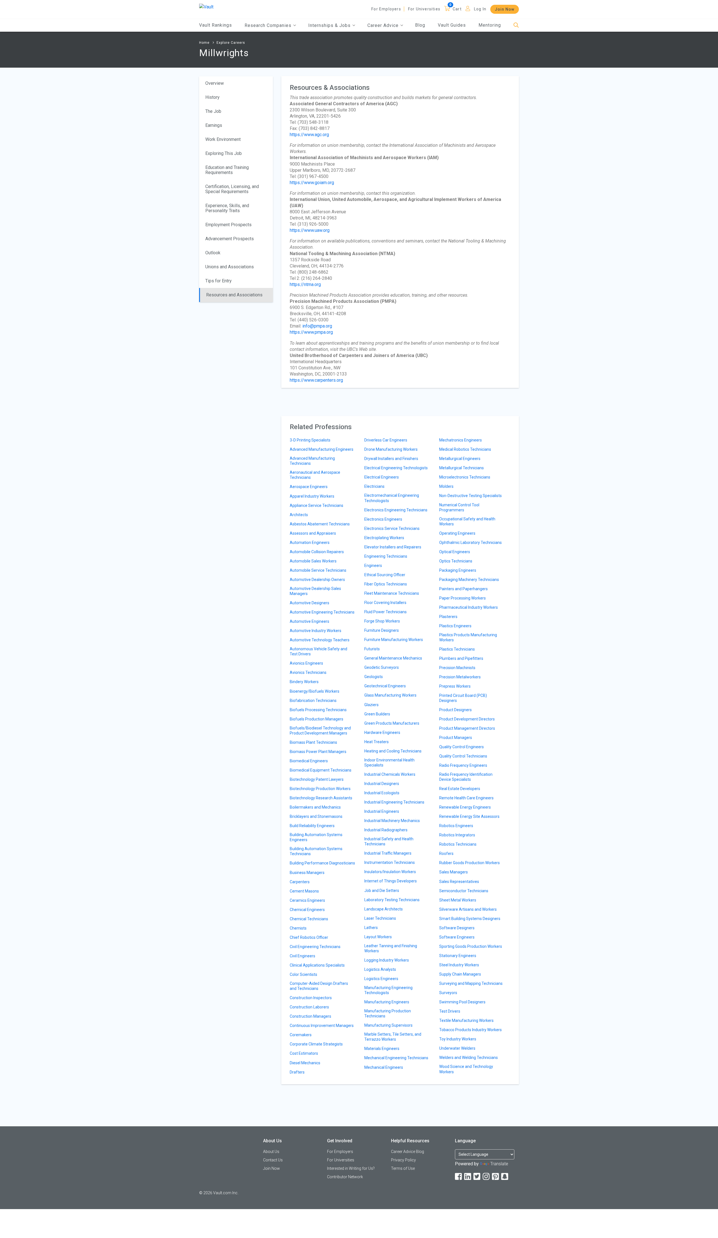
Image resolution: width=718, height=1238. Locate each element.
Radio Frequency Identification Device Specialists (466, 777)
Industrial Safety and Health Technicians (388, 841)
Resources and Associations (234, 295)
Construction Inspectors (311, 998)
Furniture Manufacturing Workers (393, 639)
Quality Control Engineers (461, 747)
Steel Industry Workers (459, 965)
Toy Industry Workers (457, 1039)
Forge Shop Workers (382, 621)
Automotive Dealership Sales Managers (315, 591)
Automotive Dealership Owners (317, 579)
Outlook (212, 252)
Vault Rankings (215, 25)
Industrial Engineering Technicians (394, 802)
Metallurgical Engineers (459, 458)
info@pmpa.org (317, 326)
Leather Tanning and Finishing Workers (390, 948)
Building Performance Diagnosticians (322, 863)
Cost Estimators (304, 1053)
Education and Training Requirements (227, 170)
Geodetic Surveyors (381, 667)
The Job (213, 111)
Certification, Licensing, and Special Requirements (232, 189)
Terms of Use (403, 1168)
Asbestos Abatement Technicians (320, 524)
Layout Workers (378, 937)
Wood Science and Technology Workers (466, 1069)
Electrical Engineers (381, 477)
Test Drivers (449, 1011)
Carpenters (300, 882)
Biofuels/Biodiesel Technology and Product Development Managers (320, 730)
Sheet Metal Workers (457, 900)
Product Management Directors (467, 728)
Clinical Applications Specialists (317, 965)
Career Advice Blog (407, 1151)
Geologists (373, 676)
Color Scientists (303, 974)
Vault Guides (452, 25)
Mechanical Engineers (383, 1067)
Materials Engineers (381, 1048)
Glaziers (371, 704)
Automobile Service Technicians (318, 570)
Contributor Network (345, 1177)
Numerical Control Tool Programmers (459, 507)
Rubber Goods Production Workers (469, 863)
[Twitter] (477, 1176)
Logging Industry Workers (386, 960)
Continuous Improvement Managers (322, 1025)
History (212, 97)
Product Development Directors (467, 719)
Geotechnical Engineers (385, 686)
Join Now (504, 9)
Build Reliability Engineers (312, 825)
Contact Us (273, 1160)
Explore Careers (231, 43)
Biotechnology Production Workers (320, 788)
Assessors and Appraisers (313, 533)
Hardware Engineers (382, 732)
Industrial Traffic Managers (387, 853)
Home (204, 43)
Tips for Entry (218, 280)
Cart (457, 9)
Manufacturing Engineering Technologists (388, 990)
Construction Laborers (309, 1007)
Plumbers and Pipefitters (461, 658)
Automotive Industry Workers (315, 630)
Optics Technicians (455, 561)
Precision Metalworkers (460, 677)
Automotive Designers (309, 603)
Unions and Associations (229, 266)
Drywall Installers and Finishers (391, 458)
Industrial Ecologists (381, 793)
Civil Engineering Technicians (315, 946)
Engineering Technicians (385, 556)
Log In (480, 9)
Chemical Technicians (309, 919)
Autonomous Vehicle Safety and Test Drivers (318, 651)
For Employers (386, 9)
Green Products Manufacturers (391, 723)
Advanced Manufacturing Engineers (321, 449)
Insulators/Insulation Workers (390, 871)
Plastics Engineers (455, 626)
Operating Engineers (457, 533)
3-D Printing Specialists (310, 440)
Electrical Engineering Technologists (396, 468)
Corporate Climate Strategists (316, 1044)
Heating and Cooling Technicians (393, 751)
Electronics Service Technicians (392, 528)
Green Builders (377, 714)
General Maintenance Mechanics (393, 658)
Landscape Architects (383, 909)
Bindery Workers (304, 681)
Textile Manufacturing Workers (466, 1020)
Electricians (374, 486)
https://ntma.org (305, 284)
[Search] (516, 25)
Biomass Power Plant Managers (318, 751)
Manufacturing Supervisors (388, 1025)
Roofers (446, 853)
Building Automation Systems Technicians (316, 851)
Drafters (297, 1072)
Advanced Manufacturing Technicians (312, 461)
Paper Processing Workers (462, 598)
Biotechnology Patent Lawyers (317, 779)
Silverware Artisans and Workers (468, 909)
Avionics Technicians (308, 672)
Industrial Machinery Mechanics (392, 820)
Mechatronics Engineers (460, 440)
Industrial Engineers (381, 811)
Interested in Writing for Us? (351, 1168)
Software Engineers (457, 937)
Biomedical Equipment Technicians (320, 770)
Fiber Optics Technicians (385, 584)
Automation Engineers (310, 542)
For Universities (424, 9)
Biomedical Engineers (309, 761)
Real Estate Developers (459, 788)
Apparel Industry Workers (312, 496)
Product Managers (455, 737)
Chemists (298, 928)
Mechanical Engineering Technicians (396, 1058)
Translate (499, 1163)
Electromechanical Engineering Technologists (391, 498)
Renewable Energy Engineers (465, 807)
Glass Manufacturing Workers (390, 695)
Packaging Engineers (457, 570)
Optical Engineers (454, 552)
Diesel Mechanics (305, 1063)
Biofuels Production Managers (316, 719)
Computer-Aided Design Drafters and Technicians (319, 986)
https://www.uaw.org (310, 230)
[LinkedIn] (468, 1176)
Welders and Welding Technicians (468, 1057)
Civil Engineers (302, 956)
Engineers (373, 565)
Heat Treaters (376, 742)
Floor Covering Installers (385, 602)
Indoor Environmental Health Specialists (389, 762)
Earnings (213, 125)
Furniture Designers (381, 630)
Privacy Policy (403, 1160)
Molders (446, 486)
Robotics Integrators (457, 835)
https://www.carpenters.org (316, 380)
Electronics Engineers (383, 519)
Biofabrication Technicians (313, 700)
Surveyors (448, 992)
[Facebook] (459, 1176)
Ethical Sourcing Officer (384, 575)
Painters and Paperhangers (463, 589)
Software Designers (457, 928)
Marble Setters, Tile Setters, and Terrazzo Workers (392, 1037)
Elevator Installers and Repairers (392, 547)
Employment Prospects (228, 224)
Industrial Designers (381, 783)
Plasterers (448, 616)
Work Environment (223, 139)
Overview (214, 83)
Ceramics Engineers (307, 900)
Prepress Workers (455, 686)
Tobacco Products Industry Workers (470, 1030)
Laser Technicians (380, 918)
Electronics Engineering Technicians (395, 510)
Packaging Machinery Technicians (469, 579)
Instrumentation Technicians (389, 862)
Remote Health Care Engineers (466, 798)
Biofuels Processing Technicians (318, 710)
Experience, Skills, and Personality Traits (227, 208)
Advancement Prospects (229, 238)
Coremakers (301, 1035)
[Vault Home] (206, 6)
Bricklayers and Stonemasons (316, 816)
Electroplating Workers (384, 538)
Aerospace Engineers (309, 486)
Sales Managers (453, 872)
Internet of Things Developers (390, 881)
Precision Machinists (457, 667)
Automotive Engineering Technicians (322, 612)
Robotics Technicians (458, 844)
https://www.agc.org (309, 134)
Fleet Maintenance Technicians (391, 593)
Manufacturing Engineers (386, 1002)
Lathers (371, 927)
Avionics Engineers (306, 663)
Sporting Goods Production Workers (470, 946)
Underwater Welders (457, 1048)
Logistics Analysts (380, 969)
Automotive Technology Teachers (319, 640)
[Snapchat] (505, 1176)
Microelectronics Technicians (464, 477)
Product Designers (455, 710)
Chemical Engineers (307, 909)
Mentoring (489, 25)
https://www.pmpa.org (311, 332)
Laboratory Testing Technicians (392, 900)
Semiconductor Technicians (463, 891)
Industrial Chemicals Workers (389, 774)
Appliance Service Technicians (316, 505)
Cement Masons (304, 891)
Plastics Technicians (457, 649)
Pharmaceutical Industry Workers (468, 607)
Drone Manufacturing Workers (391, 449)
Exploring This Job (223, 153)
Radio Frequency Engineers (463, 765)
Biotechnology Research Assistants (321, 798)
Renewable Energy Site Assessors (469, 816)
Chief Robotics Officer (309, 937)
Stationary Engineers (457, 955)
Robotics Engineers (456, 825)
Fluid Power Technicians (385, 612)
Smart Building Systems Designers (469, 918)
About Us (271, 1151)
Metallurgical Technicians (461, 468)
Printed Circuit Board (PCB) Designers (463, 698)
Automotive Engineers (309, 621)
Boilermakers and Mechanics (315, 807)
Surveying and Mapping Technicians (471, 983)
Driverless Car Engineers (385, 440)
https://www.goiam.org (312, 182)
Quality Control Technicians (463, 756)
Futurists (372, 649)
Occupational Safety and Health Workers (467, 521)
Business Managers (307, 872)
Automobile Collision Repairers (317, 552)
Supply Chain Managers (460, 974)
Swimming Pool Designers (462, 1002)
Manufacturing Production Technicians (387, 1013)
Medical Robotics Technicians (465, 449)
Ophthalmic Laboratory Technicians (470, 542)
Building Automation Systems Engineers (316, 837)
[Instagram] (487, 1176)
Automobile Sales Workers (313, 561)
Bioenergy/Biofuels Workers (314, 691)
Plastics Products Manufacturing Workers (468, 637)
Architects (299, 514)
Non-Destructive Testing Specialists (470, 495)
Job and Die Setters (381, 890)
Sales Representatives (459, 881)
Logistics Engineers (381, 978)
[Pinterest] (496, 1176)
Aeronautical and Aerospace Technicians (315, 475)
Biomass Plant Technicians (313, 742)
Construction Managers (310, 1016)
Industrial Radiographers (386, 830)
